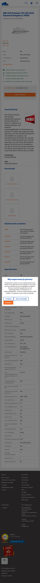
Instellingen (8, 299)
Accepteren (8, 302)
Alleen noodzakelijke (21, 299)
